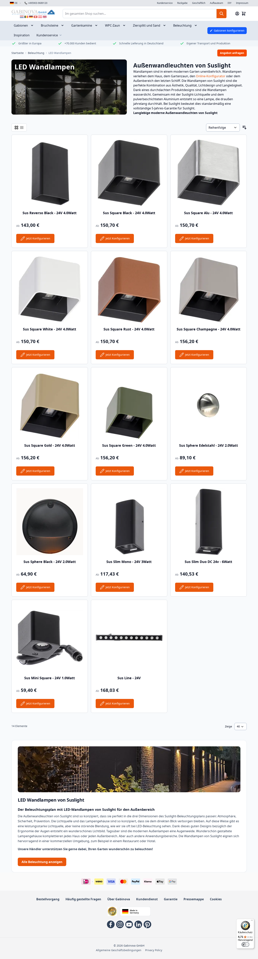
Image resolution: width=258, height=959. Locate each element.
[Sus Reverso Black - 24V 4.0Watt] (49, 172)
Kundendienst (147, 899)
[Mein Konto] (237, 14)
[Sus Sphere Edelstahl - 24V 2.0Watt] (208, 405)
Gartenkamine (81, 25)
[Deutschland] (31, 17)
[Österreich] (40, 17)
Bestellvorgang (47, 899)
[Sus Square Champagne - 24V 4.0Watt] (208, 289)
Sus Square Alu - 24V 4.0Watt (208, 213)
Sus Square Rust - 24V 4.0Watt (129, 329)
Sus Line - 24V (129, 678)
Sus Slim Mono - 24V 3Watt (129, 561)
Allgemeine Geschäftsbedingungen (118, 950)
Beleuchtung (182, 25)
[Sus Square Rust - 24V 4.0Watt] (129, 289)
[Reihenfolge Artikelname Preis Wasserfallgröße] (223, 128)
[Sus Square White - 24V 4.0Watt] (49, 289)
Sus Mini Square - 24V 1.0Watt (49, 678)
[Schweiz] (35, 17)
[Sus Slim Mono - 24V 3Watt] (129, 521)
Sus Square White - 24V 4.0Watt (49, 329)
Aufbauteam (216, 3)
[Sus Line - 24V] (129, 637)
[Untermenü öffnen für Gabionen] (33, 25)
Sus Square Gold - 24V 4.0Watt (49, 445)
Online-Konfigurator (210, 76)
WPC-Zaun (112, 25)
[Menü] (252, 921)
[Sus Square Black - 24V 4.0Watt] (129, 172)
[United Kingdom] (45, 17)
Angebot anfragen (232, 53)
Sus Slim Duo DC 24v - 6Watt (208, 561)
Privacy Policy (153, 950)
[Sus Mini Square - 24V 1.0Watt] (49, 637)
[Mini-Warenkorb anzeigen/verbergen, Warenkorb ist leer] (244, 14)
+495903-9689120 (35, 3)
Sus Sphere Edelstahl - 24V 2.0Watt (208, 445)
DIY (229, 3)
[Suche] (221, 13)
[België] (26, 17)
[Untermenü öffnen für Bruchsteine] (64, 25)
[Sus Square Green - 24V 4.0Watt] (129, 405)
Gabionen (21, 25)
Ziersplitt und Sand (146, 25)
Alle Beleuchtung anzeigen (42, 862)
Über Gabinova (118, 899)
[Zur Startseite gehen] (33, 12)
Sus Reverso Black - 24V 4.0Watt (50, 213)
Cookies (216, 899)
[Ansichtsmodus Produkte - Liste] (16, 127)
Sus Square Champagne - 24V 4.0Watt (208, 329)
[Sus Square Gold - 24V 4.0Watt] (49, 405)
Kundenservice (165, 3)
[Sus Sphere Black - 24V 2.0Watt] (49, 521)
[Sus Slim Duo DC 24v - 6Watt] (208, 521)
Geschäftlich (198, 3)
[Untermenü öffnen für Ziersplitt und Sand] (166, 25)
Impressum (242, 3)
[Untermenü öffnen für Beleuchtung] (197, 25)
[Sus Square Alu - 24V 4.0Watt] (208, 172)
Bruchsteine (49, 25)
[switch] (245, 944)
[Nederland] (22, 17)
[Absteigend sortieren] (244, 127)
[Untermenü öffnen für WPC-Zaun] (125, 25)
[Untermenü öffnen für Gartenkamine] (97, 25)
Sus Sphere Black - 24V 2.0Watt (49, 561)
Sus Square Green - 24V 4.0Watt (129, 445)
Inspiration (22, 35)
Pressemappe (194, 899)
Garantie (170, 899)
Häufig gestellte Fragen (83, 899)
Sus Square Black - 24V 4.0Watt (129, 213)
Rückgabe (182, 3)
